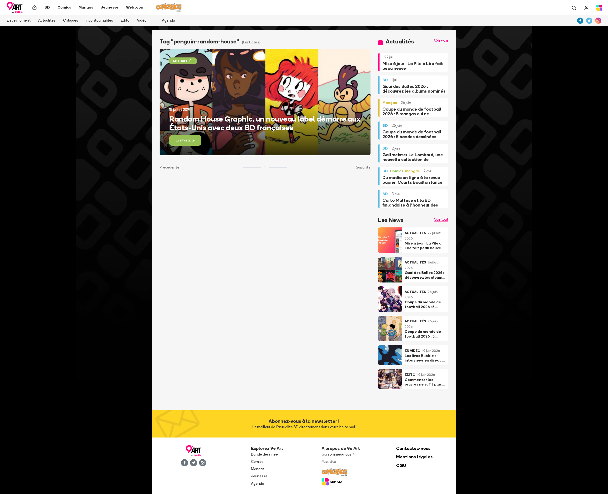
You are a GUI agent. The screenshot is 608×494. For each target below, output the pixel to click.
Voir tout (441, 41)
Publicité (329, 461)
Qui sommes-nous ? (338, 454)
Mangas (258, 469)
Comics (257, 461)
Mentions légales (414, 457)
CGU (401, 465)
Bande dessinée (264, 454)
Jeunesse (259, 476)
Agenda (168, 20)
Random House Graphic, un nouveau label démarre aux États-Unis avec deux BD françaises (265, 123)
